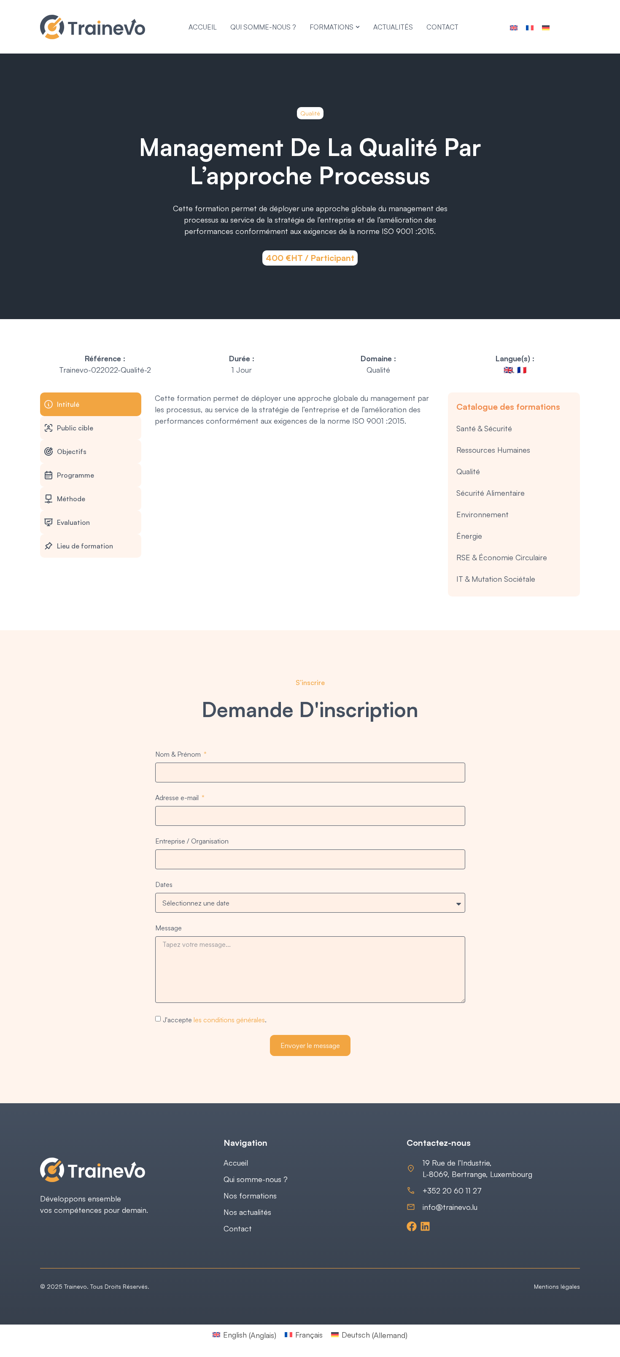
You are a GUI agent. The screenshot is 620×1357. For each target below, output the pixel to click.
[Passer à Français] (530, 27)
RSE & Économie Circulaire (501, 557)
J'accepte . (215, 1020)
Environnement (482, 514)
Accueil (236, 1162)
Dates (164, 884)
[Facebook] (412, 1226)
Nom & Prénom (178, 754)
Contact (238, 1228)
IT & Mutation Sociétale (495, 578)
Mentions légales (557, 1286)
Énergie (469, 535)
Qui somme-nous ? (256, 1179)
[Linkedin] (425, 1226)
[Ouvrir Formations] (358, 27)
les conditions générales (229, 1020)
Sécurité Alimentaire (490, 492)
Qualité (468, 471)
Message (168, 928)
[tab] (90, 404)
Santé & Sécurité (484, 428)
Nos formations (250, 1195)
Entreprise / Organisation (192, 841)
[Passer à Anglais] (514, 27)
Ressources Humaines (493, 449)
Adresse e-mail (177, 797)
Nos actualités (247, 1212)
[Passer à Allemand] (546, 27)
